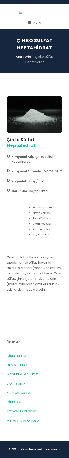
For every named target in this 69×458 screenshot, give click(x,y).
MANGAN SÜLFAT (19, 393)
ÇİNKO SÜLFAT (17, 356)
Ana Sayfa (23, 56)
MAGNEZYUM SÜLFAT (22, 374)
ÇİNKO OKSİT (16, 402)
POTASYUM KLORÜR (21, 411)
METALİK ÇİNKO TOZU (23, 420)
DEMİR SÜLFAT (17, 365)
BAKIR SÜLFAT (17, 383)
